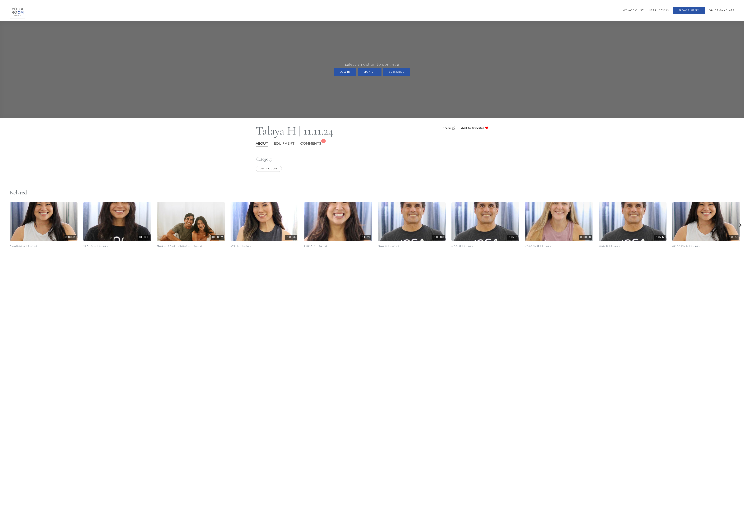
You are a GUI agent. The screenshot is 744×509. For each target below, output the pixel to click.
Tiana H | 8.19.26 (95, 245)
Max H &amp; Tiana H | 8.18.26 (180, 245)
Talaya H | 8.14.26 (538, 245)
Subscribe (396, 72)
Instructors (658, 10)
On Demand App (721, 10)
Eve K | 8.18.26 (241, 245)
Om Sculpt (269, 169)
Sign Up (370, 72)
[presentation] (740, 225)
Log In (345, 72)
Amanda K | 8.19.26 (24, 245)
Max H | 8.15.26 (389, 245)
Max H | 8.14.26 (609, 245)
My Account (633, 10)
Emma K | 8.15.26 (316, 245)
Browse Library (689, 10)
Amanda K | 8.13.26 (686, 245)
